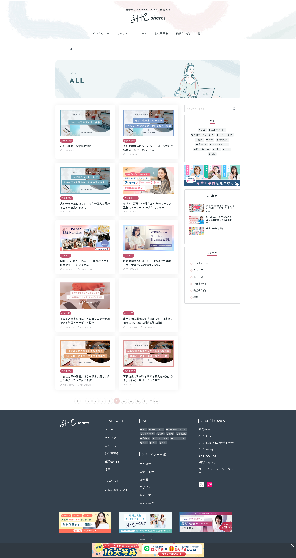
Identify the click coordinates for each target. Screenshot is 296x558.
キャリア (122, 33)
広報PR (202, 144)
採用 (217, 149)
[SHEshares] (148, 22)
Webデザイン (217, 130)
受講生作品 (183, 33)
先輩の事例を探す (116, 489)
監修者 (143, 479)
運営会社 (204, 429)
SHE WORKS (207, 455)
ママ (227, 149)
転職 (213, 154)
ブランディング (219, 144)
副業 (211, 139)
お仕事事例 (162, 33)
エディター (146, 471)
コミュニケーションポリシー (216, 470)
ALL (203, 130)
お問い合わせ (207, 462)
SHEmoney (206, 449)
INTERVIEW (202, 149)
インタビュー (101, 33)
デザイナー (146, 487)
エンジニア (146, 502)
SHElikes (204, 436)
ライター (145, 463)
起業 (200, 139)
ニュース (141, 33)
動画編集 (223, 139)
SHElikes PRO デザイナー (216, 442)
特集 (200, 33)
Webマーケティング (203, 135)
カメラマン (146, 495)
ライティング (225, 135)
